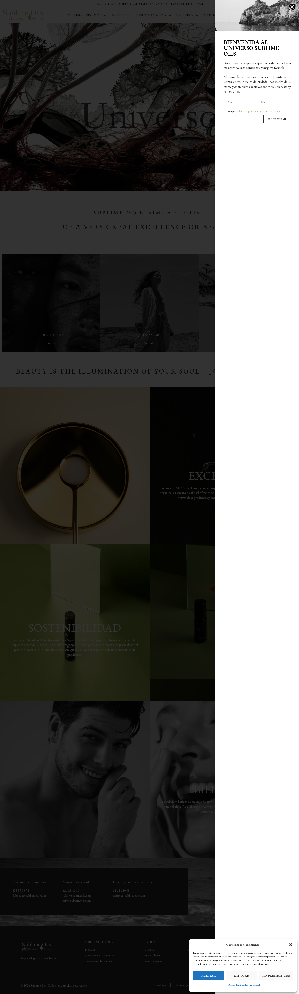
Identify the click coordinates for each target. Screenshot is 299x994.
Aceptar (208, 975)
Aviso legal (255, 984)
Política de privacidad (238, 984)
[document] (149, 497)
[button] (291, 945)
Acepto (255, 111)
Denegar (241, 975)
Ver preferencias (276, 975)
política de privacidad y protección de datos (260, 111)
